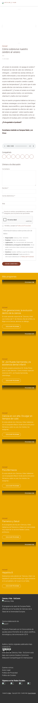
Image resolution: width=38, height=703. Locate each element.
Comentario (6, 169)
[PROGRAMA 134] (19, 452)
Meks (9, 693)
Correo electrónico (8, 196)
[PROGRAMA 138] (19, 292)
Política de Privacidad (24, 226)
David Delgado (32, 693)
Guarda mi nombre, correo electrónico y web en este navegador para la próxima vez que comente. (18, 212)
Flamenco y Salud (10, 521)
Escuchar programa (12, 326)
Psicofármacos (9, 470)
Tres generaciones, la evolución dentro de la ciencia (17, 311)
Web (3, 203)
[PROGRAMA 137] (19, 344)
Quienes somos (7, 668)
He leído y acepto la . (17, 226)
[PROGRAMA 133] (19, 503)
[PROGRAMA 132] (19, 555)
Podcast (5, 46)
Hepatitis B (7, 572)
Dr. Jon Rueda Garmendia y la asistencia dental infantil (16, 363)
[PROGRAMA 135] (19, 398)
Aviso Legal (6, 670)
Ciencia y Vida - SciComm (21, 653)
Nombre (5, 188)
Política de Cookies (9, 675)
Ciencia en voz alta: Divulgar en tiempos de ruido (17, 417)
